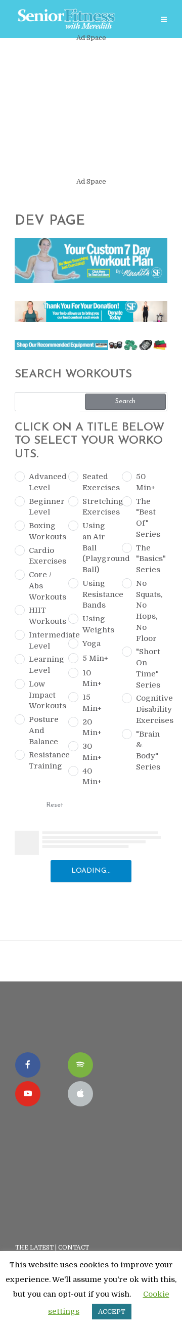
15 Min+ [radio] (92, 703)
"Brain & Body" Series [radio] (148, 751)
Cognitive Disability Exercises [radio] (151, 709)
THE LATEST (34, 1247)
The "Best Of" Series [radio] (148, 518)
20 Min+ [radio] (92, 727)
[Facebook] (27, 1065)
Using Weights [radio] (98, 624)
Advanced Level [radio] (44, 482)
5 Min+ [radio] (95, 658)
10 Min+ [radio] (92, 678)
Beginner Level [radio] (44, 507)
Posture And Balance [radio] (44, 730)
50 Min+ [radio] (145, 482)
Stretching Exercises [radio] (98, 507)
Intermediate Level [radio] (44, 640)
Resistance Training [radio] (44, 760)
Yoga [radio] (91, 643)
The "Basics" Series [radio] (151, 559)
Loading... (91, 871)
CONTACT (74, 1247)
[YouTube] (27, 1093)
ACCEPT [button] (111, 1311)
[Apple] (80, 1093)
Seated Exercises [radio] (98, 482)
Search (125, 401)
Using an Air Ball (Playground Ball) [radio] (98, 547)
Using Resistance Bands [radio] (98, 594)
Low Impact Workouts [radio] (44, 695)
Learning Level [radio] (44, 665)
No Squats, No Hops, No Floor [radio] (149, 611)
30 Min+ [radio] (92, 752)
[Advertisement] (91, 110)
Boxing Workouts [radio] (44, 531)
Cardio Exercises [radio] (44, 556)
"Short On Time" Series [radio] (148, 668)
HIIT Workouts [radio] (44, 616)
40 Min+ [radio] (92, 776)
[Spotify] (80, 1065)
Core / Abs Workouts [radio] (44, 586)
